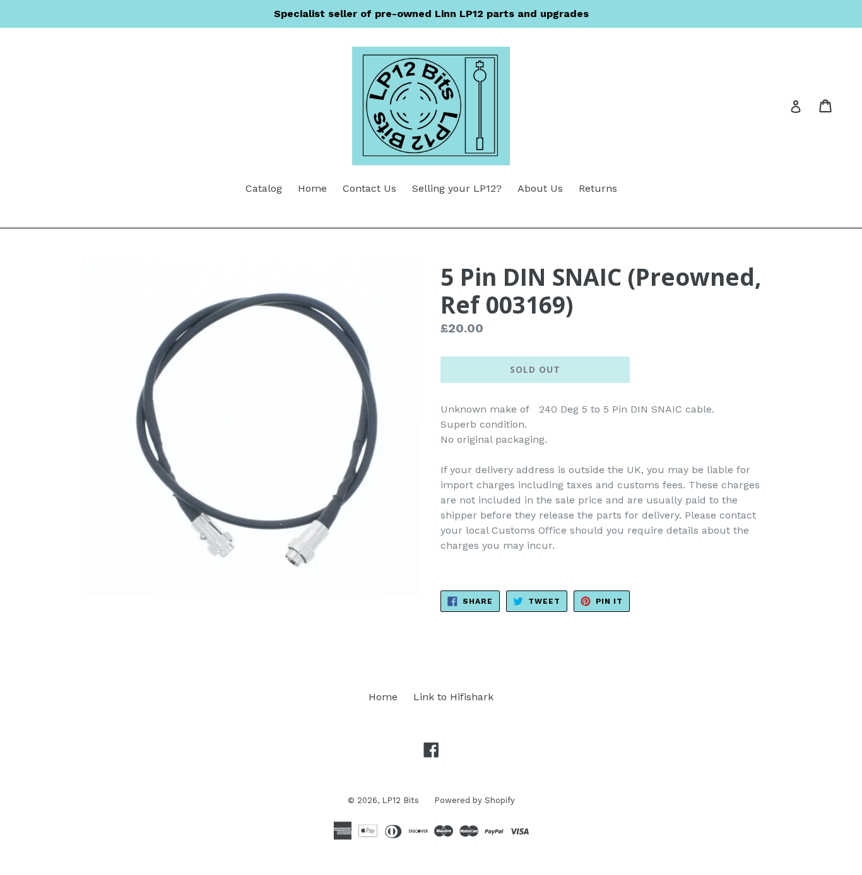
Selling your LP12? (457, 188)
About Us (540, 188)
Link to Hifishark (453, 697)
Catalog (263, 188)
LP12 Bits (402, 800)
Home (312, 188)
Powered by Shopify (474, 800)
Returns (598, 188)
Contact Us (369, 188)
